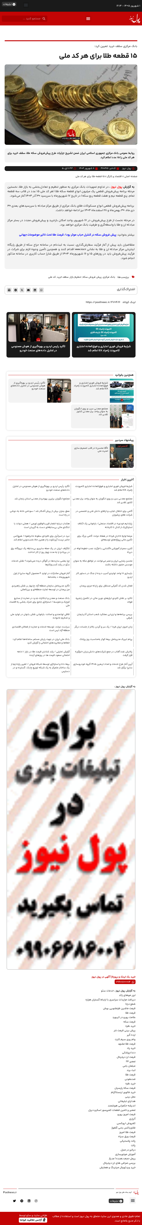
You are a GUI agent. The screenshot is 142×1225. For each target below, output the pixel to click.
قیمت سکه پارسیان (125, 1088)
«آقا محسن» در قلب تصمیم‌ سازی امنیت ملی (91, 449)
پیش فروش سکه (92, 277)
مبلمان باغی (129, 1066)
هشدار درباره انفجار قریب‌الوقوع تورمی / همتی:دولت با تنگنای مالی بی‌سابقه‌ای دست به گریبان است (42, 525)
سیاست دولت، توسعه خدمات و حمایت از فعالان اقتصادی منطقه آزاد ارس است (41, 628)
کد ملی (52, 277)
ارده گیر (131, 1035)
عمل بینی (130, 1097)
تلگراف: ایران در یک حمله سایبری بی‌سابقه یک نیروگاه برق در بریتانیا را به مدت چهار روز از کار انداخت (40, 550)
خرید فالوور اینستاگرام (123, 1092)
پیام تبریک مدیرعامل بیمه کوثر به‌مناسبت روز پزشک (106, 639)
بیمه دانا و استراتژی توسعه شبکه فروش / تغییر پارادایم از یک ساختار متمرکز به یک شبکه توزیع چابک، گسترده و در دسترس (40, 667)
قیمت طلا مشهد (127, 1044)
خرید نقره (130, 1026)
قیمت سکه (129, 1022)
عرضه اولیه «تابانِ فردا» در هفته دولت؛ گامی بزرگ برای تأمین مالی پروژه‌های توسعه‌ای (104, 538)
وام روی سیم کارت (125, 1040)
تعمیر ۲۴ (131, 1062)
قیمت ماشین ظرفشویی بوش (119, 1009)
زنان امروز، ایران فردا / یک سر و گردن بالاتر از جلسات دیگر (103, 627)
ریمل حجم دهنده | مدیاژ (122, 1159)
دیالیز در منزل (128, 1150)
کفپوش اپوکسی (126, 1123)
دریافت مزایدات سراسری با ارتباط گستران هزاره (110, 1000)
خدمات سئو (107, 991)
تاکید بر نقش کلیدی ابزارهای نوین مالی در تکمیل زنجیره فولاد (104, 600)
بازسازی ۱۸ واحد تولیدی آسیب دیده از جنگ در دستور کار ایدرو (104, 575)
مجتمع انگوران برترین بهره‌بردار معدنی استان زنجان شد (42, 499)
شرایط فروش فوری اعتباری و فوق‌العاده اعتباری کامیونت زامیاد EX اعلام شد (91, 386)
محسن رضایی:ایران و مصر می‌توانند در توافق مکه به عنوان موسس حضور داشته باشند (102, 563)
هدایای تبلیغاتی (127, 1101)
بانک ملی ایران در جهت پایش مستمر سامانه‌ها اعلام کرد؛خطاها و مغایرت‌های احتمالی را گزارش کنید (41, 641)
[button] (26, 5)
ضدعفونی (130, 1079)
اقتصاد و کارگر (114, 176)
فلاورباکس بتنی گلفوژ (123, 1128)
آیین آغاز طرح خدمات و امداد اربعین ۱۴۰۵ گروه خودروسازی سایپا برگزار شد (102, 666)
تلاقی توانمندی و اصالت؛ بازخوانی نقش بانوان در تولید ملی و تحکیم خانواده (40, 616)
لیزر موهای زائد (127, 995)
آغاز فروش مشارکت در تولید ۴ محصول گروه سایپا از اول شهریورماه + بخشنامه (41, 575)
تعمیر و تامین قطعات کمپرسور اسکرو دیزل (112, 1110)
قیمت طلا (130, 1013)
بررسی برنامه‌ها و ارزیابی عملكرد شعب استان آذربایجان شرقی (104, 616)
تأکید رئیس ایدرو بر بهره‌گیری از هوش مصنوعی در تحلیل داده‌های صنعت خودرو (28, 386)
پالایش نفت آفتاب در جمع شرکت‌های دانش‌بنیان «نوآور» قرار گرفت (103, 653)
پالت (133, 1146)
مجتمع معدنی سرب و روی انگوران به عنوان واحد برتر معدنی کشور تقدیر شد (91, 411)
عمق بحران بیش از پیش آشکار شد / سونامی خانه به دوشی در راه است (40, 513)
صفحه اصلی (130, 176)
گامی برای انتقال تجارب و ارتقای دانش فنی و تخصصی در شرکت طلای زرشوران (104, 513)
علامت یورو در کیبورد (124, 1017)
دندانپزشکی (129, 1053)
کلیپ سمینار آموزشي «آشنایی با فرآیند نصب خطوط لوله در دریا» (103, 550)
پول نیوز (116, 187)
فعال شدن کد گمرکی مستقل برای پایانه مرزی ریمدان (106, 586)
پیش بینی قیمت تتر (125, 1031)
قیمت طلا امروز (127, 1132)
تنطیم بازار (75, 277)
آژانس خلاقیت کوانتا (31, 1220)
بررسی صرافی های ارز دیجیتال (119, 1163)
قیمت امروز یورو (126, 1115)
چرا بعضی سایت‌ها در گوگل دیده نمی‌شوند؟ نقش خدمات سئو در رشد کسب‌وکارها (40, 563)
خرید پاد (131, 1048)
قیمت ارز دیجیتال (126, 1057)
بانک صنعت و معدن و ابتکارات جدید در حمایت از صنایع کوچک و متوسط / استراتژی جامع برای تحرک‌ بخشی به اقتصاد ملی (39, 601)
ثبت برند (131, 1070)
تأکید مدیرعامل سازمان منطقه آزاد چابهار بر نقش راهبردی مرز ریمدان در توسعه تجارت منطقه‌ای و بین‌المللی (41, 587)
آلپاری (132, 1119)
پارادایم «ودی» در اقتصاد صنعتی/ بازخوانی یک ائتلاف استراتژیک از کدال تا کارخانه (105, 525)
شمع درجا (130, 1004)
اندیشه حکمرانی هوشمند (122, 1106)
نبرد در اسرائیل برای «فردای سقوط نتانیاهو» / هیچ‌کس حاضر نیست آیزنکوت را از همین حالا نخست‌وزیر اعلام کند (41, 538)
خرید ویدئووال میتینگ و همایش (117, 1168)
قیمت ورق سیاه (127, 1137)
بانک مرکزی (109, 277)
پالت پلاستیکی (128, 1141)
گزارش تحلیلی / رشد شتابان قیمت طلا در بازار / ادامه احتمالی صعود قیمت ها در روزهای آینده (43, 653)
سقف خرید (63, 277)
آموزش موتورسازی (125, 1154)
